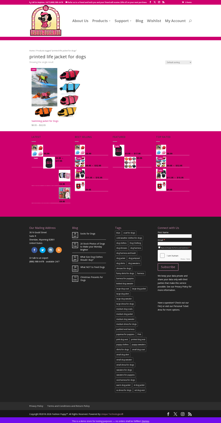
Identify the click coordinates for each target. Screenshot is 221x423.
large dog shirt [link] (122, 294)
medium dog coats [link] (124, 309)
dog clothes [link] (121, 243)
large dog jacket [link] (139, 288)
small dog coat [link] (138, 349)
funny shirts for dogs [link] (125, 273)
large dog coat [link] (122, 288)
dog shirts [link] (120, 263)
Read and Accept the (175, 248)
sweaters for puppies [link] (125, 375)
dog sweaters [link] (134, 263)
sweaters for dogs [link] (124, 370)
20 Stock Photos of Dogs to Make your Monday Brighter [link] (92, 246)
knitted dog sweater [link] (124, 283)
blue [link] (118, 233)
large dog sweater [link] (124, 298)
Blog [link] (139, 21)
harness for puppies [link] (125, 278)
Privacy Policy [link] (36, 406)
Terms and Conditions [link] (181, 248)
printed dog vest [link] (138, 339)
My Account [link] (175, 21)
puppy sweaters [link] (139, 344)
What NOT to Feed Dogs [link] (92, 267)
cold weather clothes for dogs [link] (129, 238)
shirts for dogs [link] (122, 349)
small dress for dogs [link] (125, 365)
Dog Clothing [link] (135, 243)
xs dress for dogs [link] (123, 390)
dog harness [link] (135, 248)
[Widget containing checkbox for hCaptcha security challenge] (175, 255)
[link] (187, 2)
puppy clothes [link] (122, 344)
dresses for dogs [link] (123, 268)
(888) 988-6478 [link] (36, 261)
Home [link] (32, 50)
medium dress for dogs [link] (126, 324)
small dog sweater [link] (124, 359)
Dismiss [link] (145, 421)
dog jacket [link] (120, 258)
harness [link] (140, 273)
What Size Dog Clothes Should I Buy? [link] (91, 258)
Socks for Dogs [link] (87, 233)
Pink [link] (139, 334)
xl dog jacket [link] (139, 385)
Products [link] (100, 21)
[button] (150, 2)
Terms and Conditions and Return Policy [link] (68, 406)
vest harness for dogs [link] (125, 380)
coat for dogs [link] (129, 233)
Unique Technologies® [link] (112, 414)
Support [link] (122, 21)
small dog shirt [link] (122, 354)
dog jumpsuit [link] (134, 258)
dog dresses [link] (121, 248)
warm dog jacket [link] (123, 385)
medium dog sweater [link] (125, 319)
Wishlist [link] (154, 21)
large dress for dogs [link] (125, 304)
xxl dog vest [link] (140, 390)
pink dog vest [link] (122, 339)
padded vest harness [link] (125, 329)
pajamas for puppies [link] (125, 334)
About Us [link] (80, 21)
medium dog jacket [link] (124, 314)
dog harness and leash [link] (126, 253)
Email (161, 240)
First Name (163, 232)
